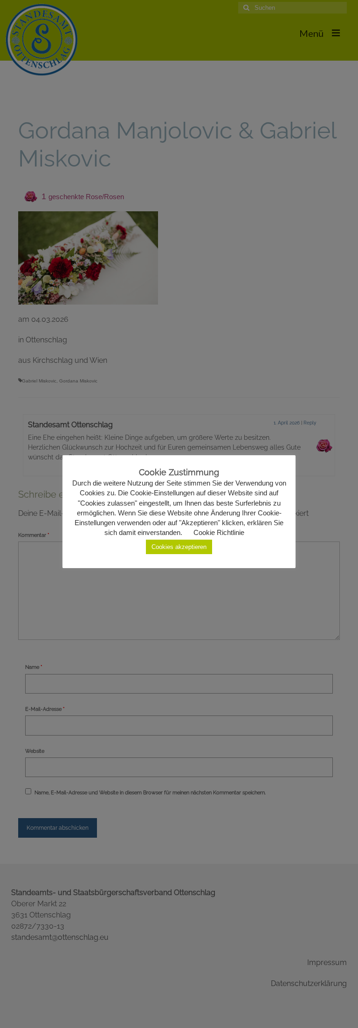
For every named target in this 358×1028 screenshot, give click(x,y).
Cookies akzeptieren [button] (179, 546)
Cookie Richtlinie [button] (218, 532)
